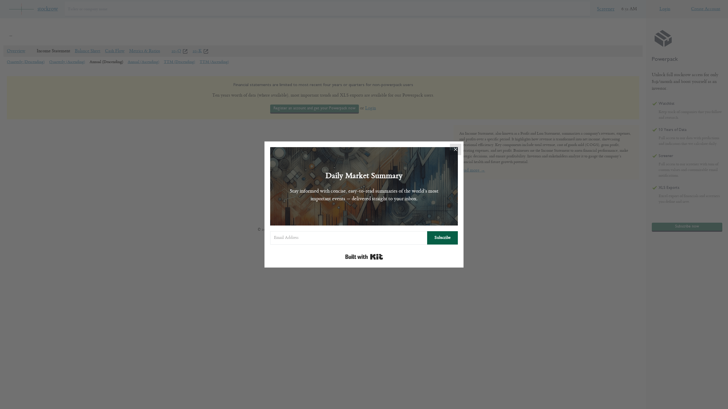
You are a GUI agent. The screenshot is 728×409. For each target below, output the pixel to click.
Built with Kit (364, 257)
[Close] (455, 149)
